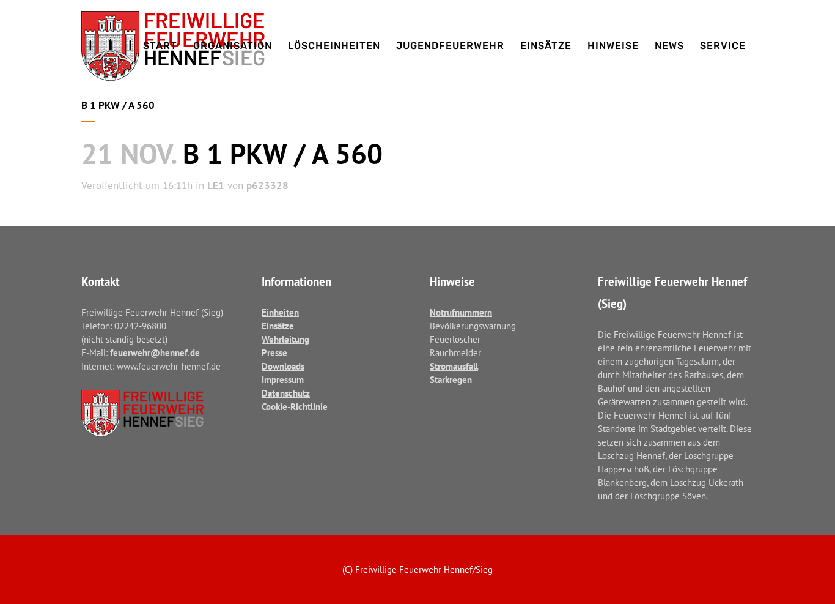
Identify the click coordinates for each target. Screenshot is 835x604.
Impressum (283, 380)
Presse (274, 353)
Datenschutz (286, 393)
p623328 (267, 185)
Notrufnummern (461, 312)
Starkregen (451, 380)
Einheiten (280, 312)
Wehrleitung (285, 339)
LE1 (215, 185)
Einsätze (278, 326)
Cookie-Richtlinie (295, 406)
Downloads (283, 366)
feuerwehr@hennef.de (155, 353)
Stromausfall (454, 366)
